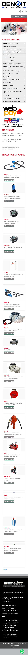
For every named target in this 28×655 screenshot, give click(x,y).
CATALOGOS (6, 95)
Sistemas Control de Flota (9, 60)
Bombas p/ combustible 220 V (11, 43)
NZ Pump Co (7, 637)
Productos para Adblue (9, 55)
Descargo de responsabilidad (11, 622)
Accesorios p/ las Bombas (9, 46)
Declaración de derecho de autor (12, 620)
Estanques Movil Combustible (10, 73)
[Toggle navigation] (24, 20)
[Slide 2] (14, 33)
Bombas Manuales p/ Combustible (12, 63)
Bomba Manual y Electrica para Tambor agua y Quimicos (13, 67)
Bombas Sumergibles (8, 85)
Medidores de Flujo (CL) (9, 58)
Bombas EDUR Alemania (10, 634)
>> (6, 569)
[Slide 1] (11, 33)
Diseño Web (14, 647)
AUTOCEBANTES (7, 82)
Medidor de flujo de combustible (11, 98)
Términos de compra (9, 627)
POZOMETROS (6, 76)
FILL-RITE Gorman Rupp (10, 636)
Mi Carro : (19, 16)
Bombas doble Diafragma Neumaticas (12, 49)
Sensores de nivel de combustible (11, 101)
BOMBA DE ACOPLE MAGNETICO (11, 79)
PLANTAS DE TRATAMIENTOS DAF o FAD (12, 92)
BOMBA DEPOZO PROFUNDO (10, 88)
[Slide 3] (17, 33)
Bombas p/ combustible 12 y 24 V (11, 52)
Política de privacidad (9, 623)
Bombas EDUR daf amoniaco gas (11, 71)
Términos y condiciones (10, 625)
